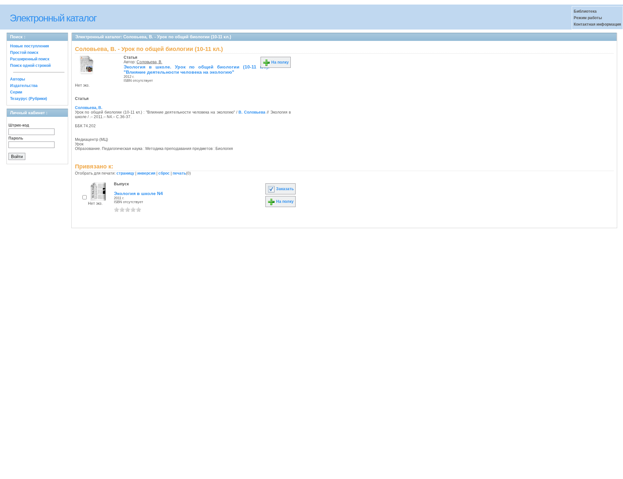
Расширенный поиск (29, 59)
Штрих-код (18, 125)
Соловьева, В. (149, 62)
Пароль (15, 138)
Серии (16, 92)
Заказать (284, 189)
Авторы (17, 79)
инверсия (146, 173)
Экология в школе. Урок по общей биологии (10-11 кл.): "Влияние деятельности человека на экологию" (197, 69)
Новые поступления (29, 46)
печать (179, 173)
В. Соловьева (251, 112)
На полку (279, 62)
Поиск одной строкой (30, 65)
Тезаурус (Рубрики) (28, 98)
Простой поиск (24, 52)
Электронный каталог (53, 18)
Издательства (24, 85)
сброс (164, 173)
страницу (125, 173)
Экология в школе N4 (138, 193)
